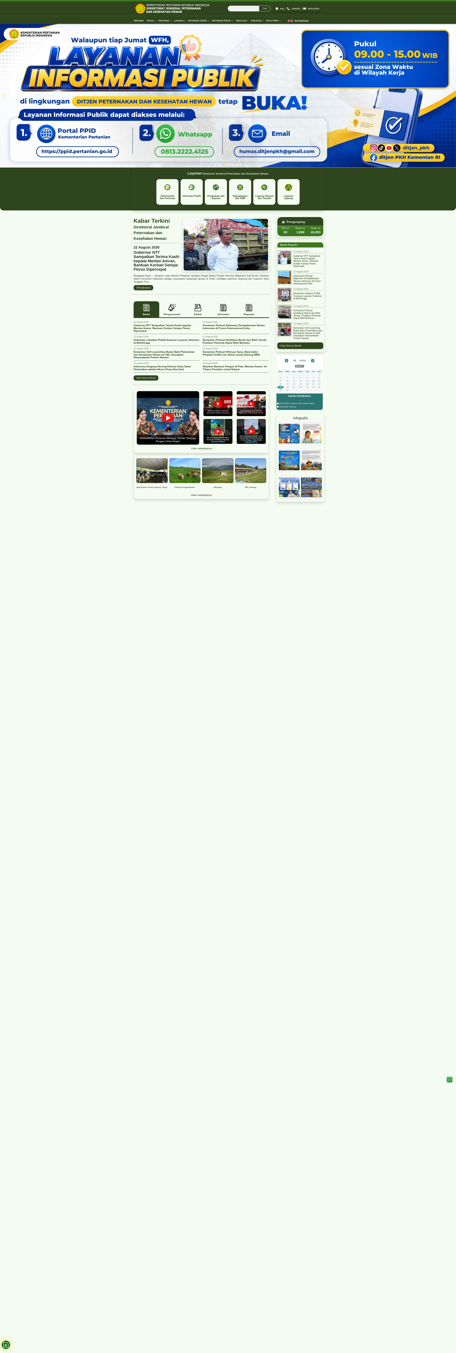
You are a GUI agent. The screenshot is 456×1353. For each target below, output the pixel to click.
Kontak (296, 9)
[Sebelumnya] (286, 360)
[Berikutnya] (312, 360)
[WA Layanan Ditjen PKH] (449, 1079)
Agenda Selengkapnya (299, 396)
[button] (215, 164)
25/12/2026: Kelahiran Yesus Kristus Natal (296, 403)
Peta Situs (313, 9)
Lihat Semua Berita (146, 378)
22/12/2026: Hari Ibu (287, 407)
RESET (299, 366)
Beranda (139, 21)
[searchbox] (249, 9)
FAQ (282, 9)
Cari (265, 8)
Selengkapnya (143, 287)
